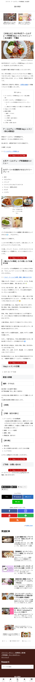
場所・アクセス (10, 113)
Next (34, 19)
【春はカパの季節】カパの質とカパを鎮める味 (18, 106)
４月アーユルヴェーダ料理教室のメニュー (16, 100)
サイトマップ (5, 657)
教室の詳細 (7, 111)
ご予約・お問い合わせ (10, 122)
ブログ (14, 487)
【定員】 (8, 115)
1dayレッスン (6, 487)
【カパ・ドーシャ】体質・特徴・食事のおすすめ (18, 277)
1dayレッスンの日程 (10, 109)
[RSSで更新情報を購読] (17, 520)
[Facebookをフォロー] (9, 511)
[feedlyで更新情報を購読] (26, 515)
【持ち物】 (9, 120)
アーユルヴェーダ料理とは (11, 151)
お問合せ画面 (24, 84)
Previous (1, 19)
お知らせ (5, 489)
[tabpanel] (10, 19)
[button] (31, 667)
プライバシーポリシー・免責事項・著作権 (13, 653)
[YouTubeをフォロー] (9, 515)
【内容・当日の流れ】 (12, 118)
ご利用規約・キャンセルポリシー (10, 655)
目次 (15, 92)
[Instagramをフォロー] (26, 511)
